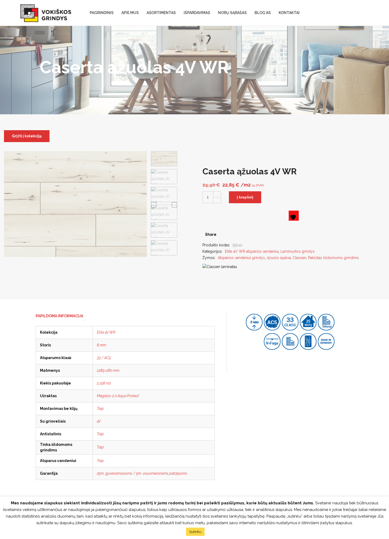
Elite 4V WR (106, 332)
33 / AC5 (104, 358)
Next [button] (174, 204)
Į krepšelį (245, 197)
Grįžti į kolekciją (27, 136)
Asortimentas (161, 13)
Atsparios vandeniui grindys (241, 258)
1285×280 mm (108, 370)
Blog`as (263, 13)
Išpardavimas (197, 13)
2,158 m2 (104, 383)
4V (99, 421)
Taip (100, 408)
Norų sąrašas (232, 13)
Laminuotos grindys (298, 251)
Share (210, 234)
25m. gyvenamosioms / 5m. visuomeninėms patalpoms (142, 473)
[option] (164, 159)
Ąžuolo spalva (279, 258)
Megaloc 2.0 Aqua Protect (118, 396)
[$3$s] (230, 234)
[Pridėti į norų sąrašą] (294, 216)
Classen (299, 258)
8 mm (101, 345)
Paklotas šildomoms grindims (333, 258)
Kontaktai (289, 13)
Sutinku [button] (195, 532)
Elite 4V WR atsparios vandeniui (252, 251)
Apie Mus (130, 13)
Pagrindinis (102, 13)
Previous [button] (154, 204)
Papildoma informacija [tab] (59, 316)
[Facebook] (222, 234)
